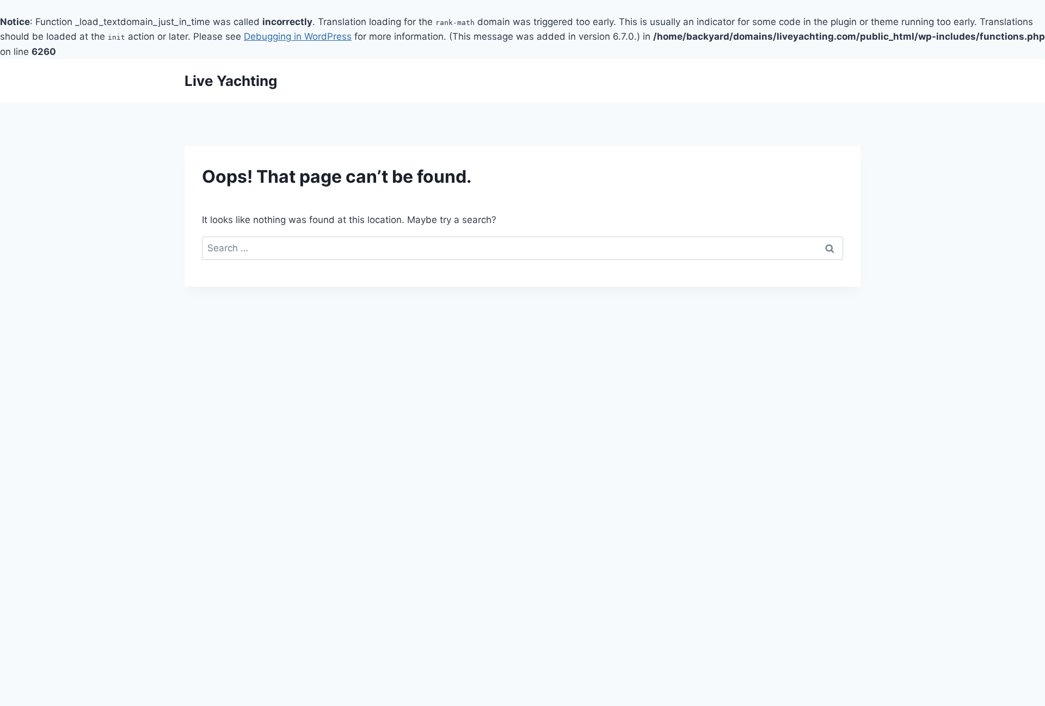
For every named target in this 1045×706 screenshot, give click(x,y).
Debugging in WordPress (298, 36)
